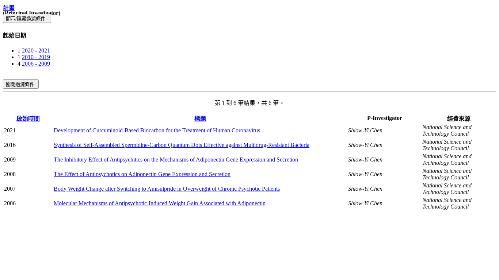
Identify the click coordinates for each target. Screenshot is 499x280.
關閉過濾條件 (21, 84)
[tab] (249, 35)
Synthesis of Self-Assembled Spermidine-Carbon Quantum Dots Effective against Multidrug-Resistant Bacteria (181, 145)
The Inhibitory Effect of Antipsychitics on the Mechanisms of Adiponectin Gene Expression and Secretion (176, 159)
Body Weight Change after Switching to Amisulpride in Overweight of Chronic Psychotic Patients (167, 189)
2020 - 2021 (36, 50)
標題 (200, 119)
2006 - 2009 (36, 64)
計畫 (9, 8)
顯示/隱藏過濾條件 (27, 19)
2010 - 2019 (36, 57)
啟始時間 (28, 119)
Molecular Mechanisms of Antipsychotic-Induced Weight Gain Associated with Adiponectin (160, 203)
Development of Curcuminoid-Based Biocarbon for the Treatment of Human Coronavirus (157, 130)
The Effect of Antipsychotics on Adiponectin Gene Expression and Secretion (142, 174)
